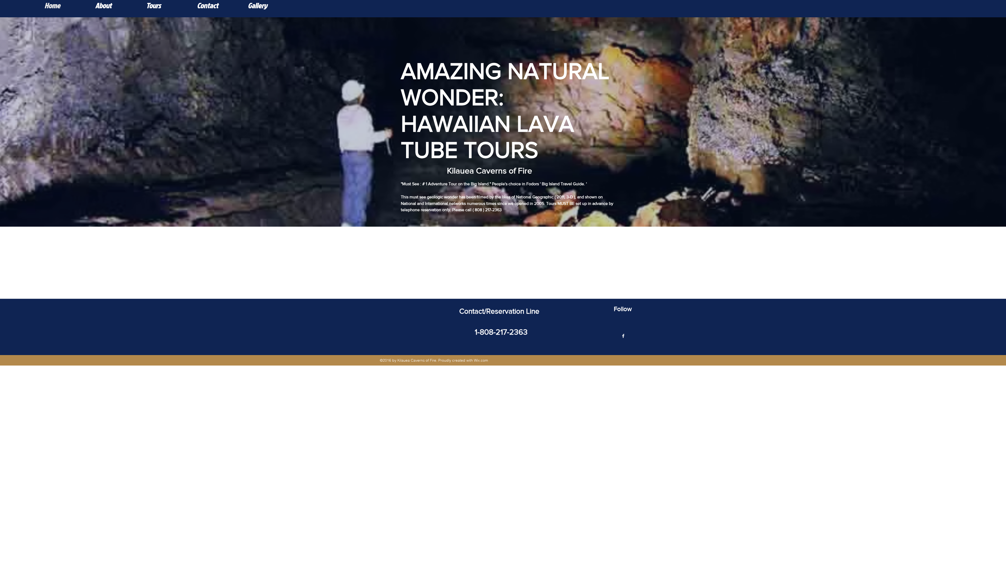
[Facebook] (623, 336)
